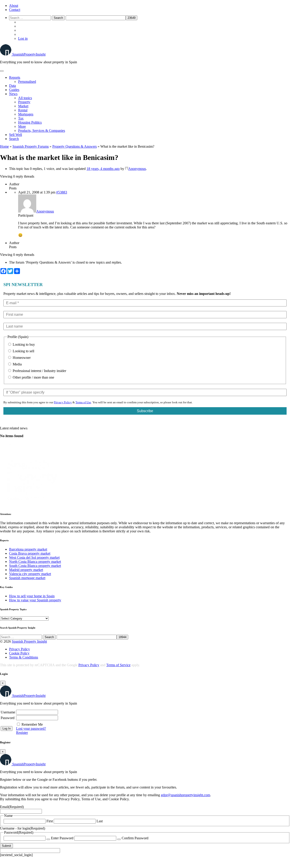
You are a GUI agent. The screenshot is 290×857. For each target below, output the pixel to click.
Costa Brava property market (29, 553)
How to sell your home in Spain (32, 596)
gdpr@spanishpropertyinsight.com (185, 795)
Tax (21, 118)
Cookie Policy (19, 653)
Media (17, 364)
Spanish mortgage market (27, 578)
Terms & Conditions (23, 657)
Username (8, 712)
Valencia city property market (30, 574)
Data (12, 86)
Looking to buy (23, 344)
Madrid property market (26, 570)
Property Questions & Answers (74, 146)
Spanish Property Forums (30, 146)
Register (22, 733)
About (13, 5)
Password (7, 718)
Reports (14, 77)
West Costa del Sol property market (34, 557)
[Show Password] (48, 839)
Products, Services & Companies (41, 130)
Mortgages (25, 114)
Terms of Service (118, 665)
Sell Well (15, 135)
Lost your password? (31, 728)
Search (14, 139)
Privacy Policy (63, 402)
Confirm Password (135, 838)
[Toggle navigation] (2, 71)
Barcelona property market (28, 549)
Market (23, 106)
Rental (22, 110)
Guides (14, 90)
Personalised (27, 81)
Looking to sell (23, 351)
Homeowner (21, 358)
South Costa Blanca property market (35, 566)
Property (24, 102)
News (13, 94)
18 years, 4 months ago (103, 169)
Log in (23, 38)
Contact (14, 10)
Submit (6, 845)
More (22, 126)
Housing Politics (30, 122)
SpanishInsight (29, 54)
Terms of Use (83, 402)
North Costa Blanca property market (35, 561)
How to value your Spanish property (35, 600)
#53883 (61, 192)
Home (4, 146)
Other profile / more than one (33, 377)
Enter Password (62, 838)
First (49, 821)
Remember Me (32, 724)
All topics (25, 98)
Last (100, 821)
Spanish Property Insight (29, 641)
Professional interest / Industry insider (39, 371)
